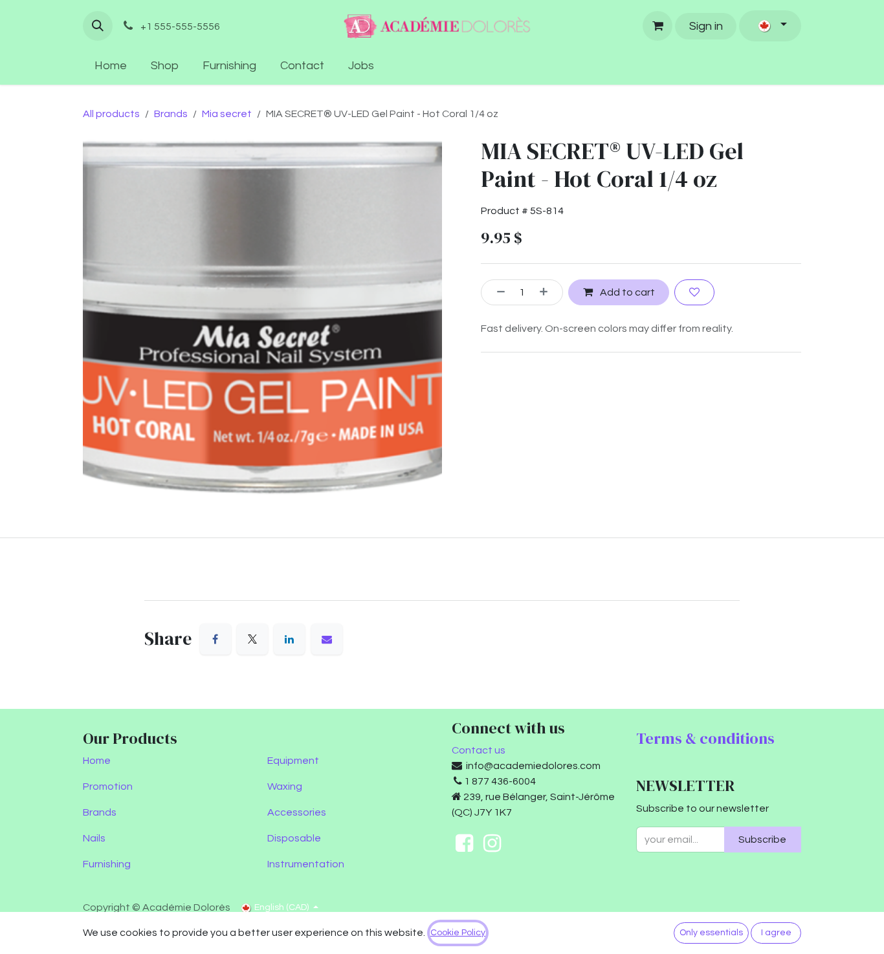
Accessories (296, 812)
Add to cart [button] (626, 292)
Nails (94, 838)
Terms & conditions (705, 738)
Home (97, 760)
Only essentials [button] (711, 932)
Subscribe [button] (762, 839)
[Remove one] (496, 292)
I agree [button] (776, 932)
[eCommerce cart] (657, 26)
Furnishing (107, 864)
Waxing (284, 786)
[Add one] (548, 292)
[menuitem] (111, 66)
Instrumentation (305, 864)
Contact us (478, 750)
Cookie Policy (457, 932)
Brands (171, 114)
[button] (98, 26)
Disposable (294, 838)
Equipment (293, 760)
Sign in (706, 26)
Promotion (108, 786)
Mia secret (227, 114)
